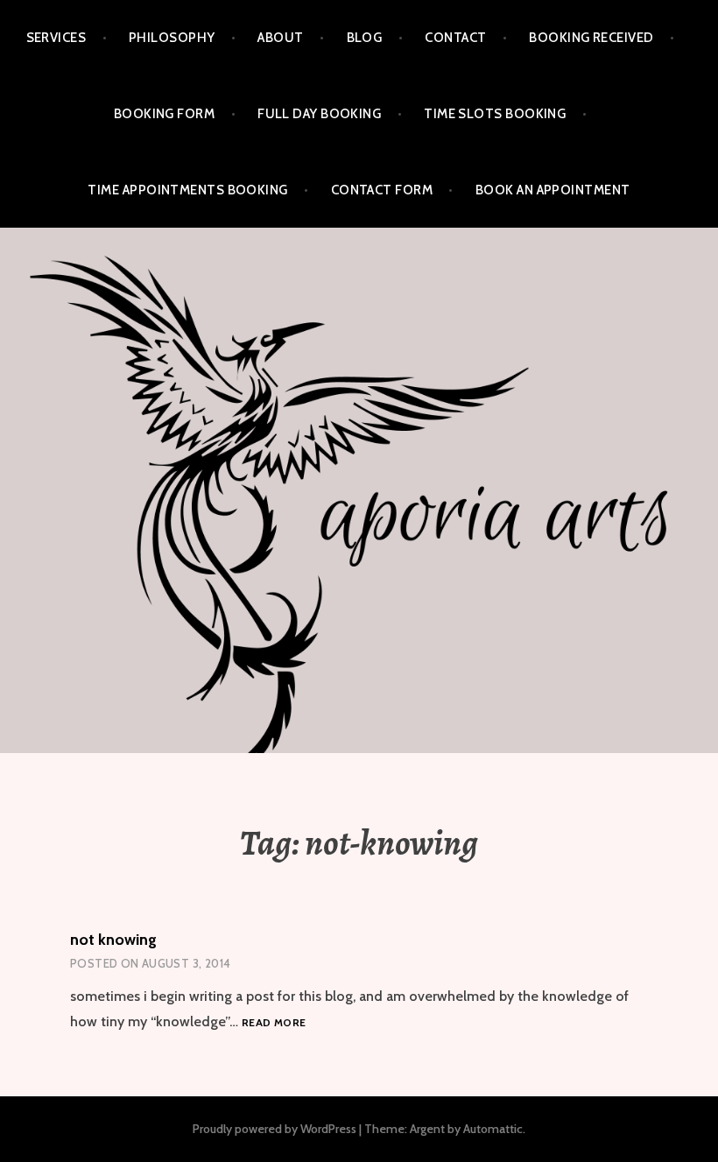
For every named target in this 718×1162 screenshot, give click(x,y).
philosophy (172, 38)
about (280, 38)
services (56, 38)
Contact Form (382, 190)
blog (365, 38)
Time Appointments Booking (187, 190)
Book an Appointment (552, 190)
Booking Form (164, 114)
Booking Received (591, 38)
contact (455, 38)
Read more (274, 1023)
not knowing (113, 939)
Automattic (493, 1129)
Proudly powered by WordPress (274, 1129)
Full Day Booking (319, 114)
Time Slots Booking (495, 114)
